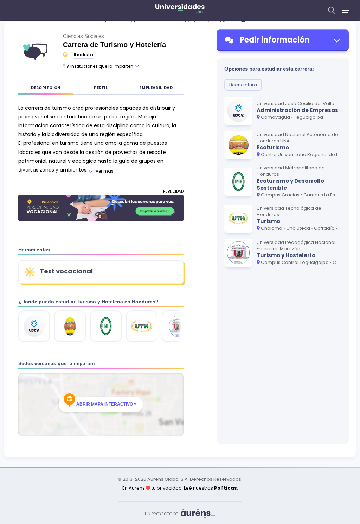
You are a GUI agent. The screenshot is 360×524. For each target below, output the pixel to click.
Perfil (101, 87)
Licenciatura (243, 85)
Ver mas (105, 171)
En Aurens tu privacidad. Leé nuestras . (180, 488)
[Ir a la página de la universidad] (34, 326)
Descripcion (45, 87)
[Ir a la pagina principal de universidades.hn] (180, 10)
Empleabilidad (156, 87)
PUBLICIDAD (173, 191)
